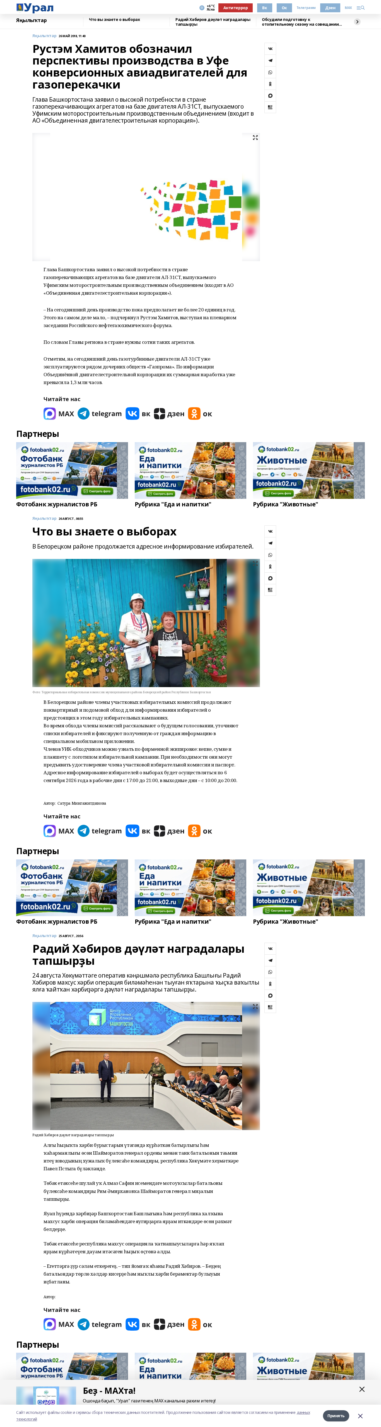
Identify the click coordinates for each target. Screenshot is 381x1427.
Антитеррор (235, 7)
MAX (348, 7)
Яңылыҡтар (31, 20)
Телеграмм (306, 7)
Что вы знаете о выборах (114, 19)
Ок (284, 7)
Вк (264, 7)
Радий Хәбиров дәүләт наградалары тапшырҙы (212, 22)
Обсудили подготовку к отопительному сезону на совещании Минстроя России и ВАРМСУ (300, 22)
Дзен (330, 7)
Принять (336, 1415)
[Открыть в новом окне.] (59, 413)
